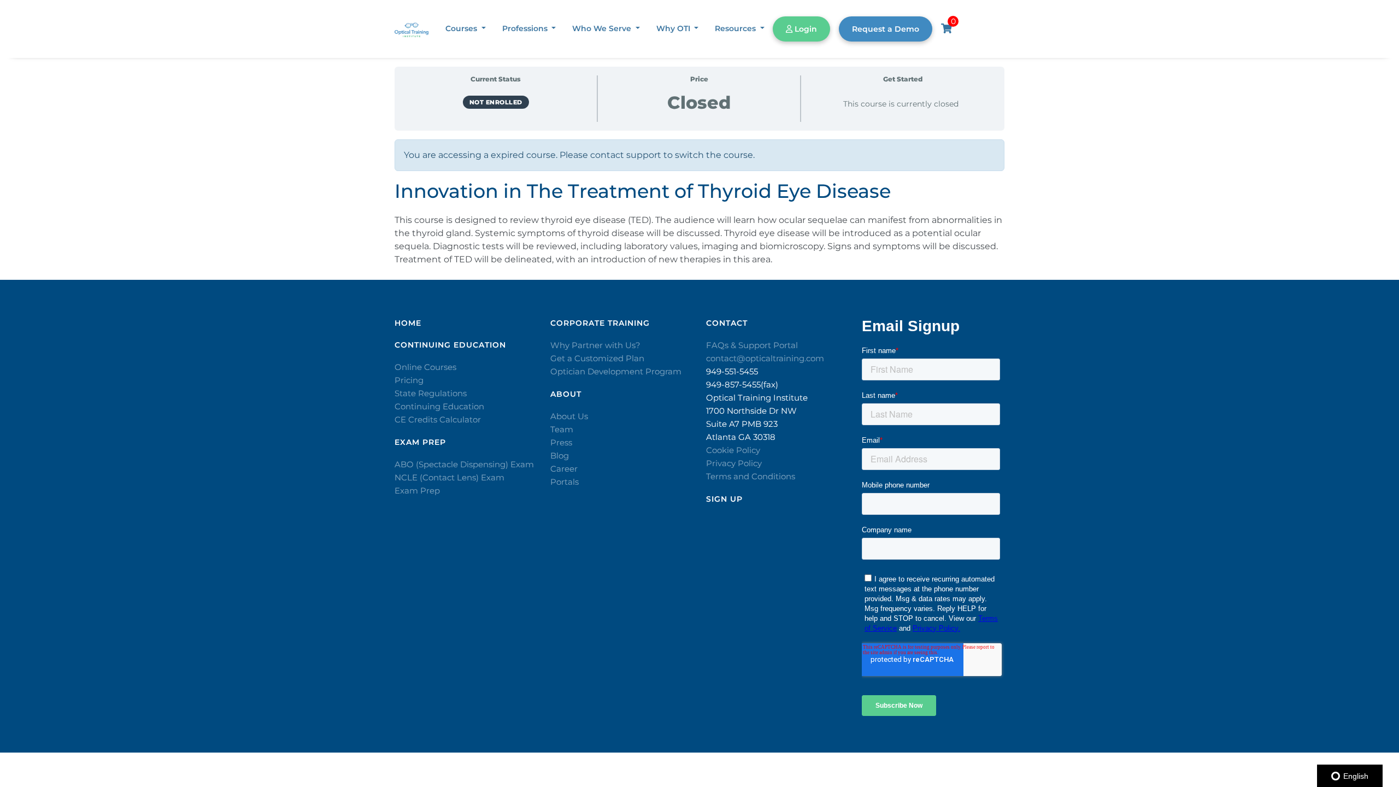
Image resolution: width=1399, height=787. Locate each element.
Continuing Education (439, 406)
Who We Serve (602, 28)
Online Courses (425, 367)
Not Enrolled (495, 102)
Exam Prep (417, 490)
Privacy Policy (734, 463)
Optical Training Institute (757, 397)
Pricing (409, 380)
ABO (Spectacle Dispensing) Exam (464, 464)
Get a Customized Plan (597, 358)
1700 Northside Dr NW (751, 411)
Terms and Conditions (750, 476)
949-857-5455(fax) (742, 384)
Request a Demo (885, 29)
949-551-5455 (732, 371)
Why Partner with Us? (595, 345)
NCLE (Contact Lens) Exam (449, 477)
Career (564, 468)
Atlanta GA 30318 (740, 437)
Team (561, 429)
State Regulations (431, 393)
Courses (462, 28)
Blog (559, 455)
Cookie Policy (733, 450)
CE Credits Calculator (438, 419)
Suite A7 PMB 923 (742, 424)
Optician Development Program (615, 371)
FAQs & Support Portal (752, 345)
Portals (564, 482)
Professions (526, 28)
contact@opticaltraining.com (765, 358)
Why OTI (674, 28)
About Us (569, 416)
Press (561, 442)
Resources (736, 28)
